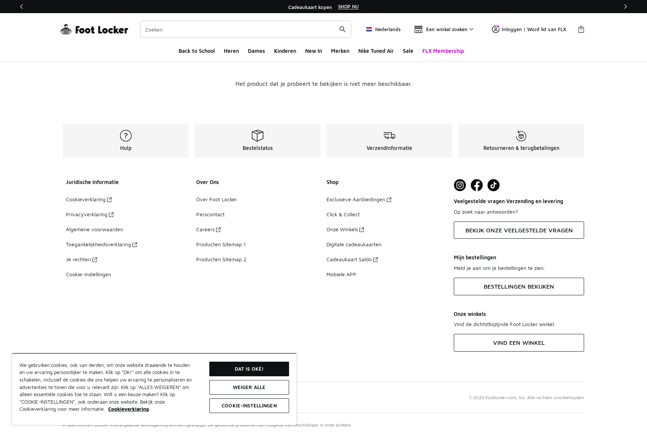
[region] (323, 6)
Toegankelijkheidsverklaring (98, 244)
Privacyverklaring (86, 214)
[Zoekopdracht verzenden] (342, 29)
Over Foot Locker (216, 199)
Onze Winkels (342, 229)
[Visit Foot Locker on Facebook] (477, 185)
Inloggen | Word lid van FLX (534, 29)
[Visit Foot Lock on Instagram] (460, 185)
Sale (408, 51)
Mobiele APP (341, 274)
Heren (231, 51)
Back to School (197, 51)
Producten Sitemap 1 (221, 244)
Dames (256, 51)
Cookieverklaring (86, 199)
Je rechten (78, 259)
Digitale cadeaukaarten (354, 244)
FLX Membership (443, 51)
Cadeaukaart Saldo (349, 259)
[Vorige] (21, 6)
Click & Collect (343, 214)
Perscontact (210, 214)
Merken (340, 51)
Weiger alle (249, 387)
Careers (205, 229)
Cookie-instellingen (88, 274)
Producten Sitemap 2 (221, 259)
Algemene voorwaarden (94, 229)
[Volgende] (625, 6)
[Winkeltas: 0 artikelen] (581, 29)
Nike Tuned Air (376, 51)
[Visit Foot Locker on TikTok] (493, 185)
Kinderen (285, 51)
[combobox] (245, 29)
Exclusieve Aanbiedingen (355, 199)
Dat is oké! (249, 369)
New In (313, 51)
